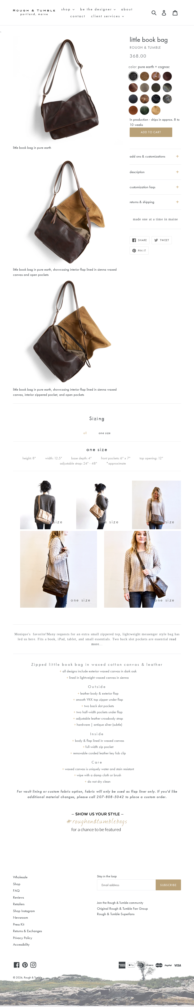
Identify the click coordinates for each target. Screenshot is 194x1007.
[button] (155, 170)
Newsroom (20, 917)
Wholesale (20, 877)
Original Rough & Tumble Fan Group (122, 908)
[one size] (44, 528)
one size (105, 433)
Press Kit (18, 924)
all (85, 433)
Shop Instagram (24, 911)
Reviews (18, 897)
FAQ (16, 890)
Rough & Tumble (33, 977)
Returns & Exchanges (27, 931)
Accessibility (21, 944)
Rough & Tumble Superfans (115, 914)
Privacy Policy (22, 937)
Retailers (18, 904)
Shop (16, 884)
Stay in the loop (107, 876)
